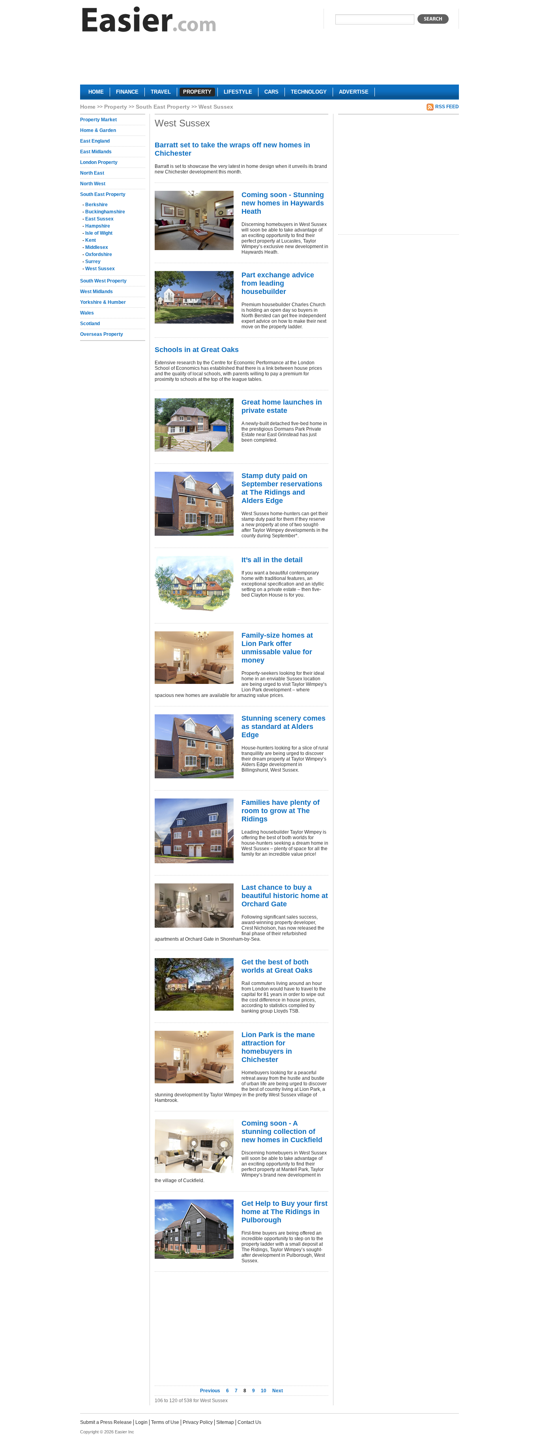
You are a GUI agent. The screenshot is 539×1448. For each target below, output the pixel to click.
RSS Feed (447, 106)
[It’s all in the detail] (194, 583)
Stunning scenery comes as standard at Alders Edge (283, 726)
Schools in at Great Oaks (197, 350)
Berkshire (96, 204)
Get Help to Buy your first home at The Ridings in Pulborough (284, 1211)
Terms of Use (165, 1422)
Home (87, 107)
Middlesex (96, 247)
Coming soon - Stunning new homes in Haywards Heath (282, 203)
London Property (99, 162)
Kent (90, 240)
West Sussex (100, 268)
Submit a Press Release (106, 1422)
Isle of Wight (98, 233)
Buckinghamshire (105, 212)
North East (92, 173)
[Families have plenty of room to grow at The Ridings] (194, 830)
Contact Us (249, 1422)
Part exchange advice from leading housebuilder (277, 283)
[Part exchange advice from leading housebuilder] (194, 297)
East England (95, 141)
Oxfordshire (98, 254)
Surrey (93, 261)
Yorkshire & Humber (103, 302)
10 (263, 1390)
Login (141, 1422)
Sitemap (225, 1422)
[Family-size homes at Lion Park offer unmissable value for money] (194, 657)
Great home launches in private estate (281, 406)
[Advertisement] (269, 61)
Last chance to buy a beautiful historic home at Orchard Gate (284, 895)
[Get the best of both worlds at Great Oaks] (194, 984)
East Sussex (99, 219)
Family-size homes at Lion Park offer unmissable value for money (277, 647)
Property (115, 107)
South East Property (163, 107)
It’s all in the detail (272, 560)
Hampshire (97, 226)
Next (277, 1390)
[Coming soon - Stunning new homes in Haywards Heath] (194, 220)
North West (92, 183)
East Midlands (96, 151)
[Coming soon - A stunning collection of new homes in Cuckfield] (194, 1146)
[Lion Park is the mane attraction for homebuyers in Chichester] (194, 1057)
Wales (87, 313)
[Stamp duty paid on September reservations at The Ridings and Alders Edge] (194, 504)
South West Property (103, 281)
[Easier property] (149, 21)
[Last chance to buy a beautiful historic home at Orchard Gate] (194, 905)
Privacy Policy (198, 1422)
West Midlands (96, 291)
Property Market (98, 119)
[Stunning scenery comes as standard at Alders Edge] (194, 746)
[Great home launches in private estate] (194, 425)
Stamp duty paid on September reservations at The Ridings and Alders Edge (281, 488)
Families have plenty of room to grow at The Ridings (280, 810)
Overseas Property (101, 334)
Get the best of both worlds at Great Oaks (277, 966)
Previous (210, 1390)
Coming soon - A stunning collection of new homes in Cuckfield (281, 1131)
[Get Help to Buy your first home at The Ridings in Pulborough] (194, 1229)
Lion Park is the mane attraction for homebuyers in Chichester (278, 1047)
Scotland (90, 323)
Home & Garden (98, 130)
